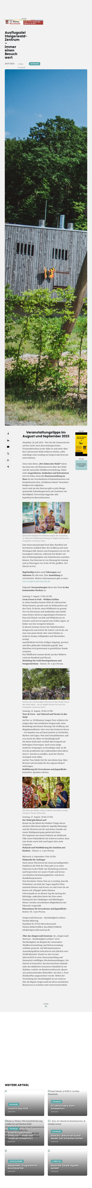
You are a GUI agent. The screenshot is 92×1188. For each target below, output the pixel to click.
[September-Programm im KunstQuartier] (24, 1162)
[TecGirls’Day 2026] (24, 1103)
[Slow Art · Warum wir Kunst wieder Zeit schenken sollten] (67, 1133)
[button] (8, 433)
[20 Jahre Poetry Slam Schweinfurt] (67, 1103)
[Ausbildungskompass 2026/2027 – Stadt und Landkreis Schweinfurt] (24, 1133)
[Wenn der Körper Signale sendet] (67, 1162)
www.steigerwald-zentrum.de (36, 581)
